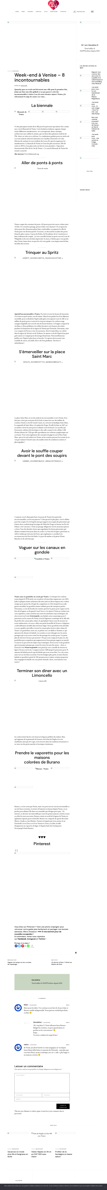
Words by (20, 85)
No (55, 1188)
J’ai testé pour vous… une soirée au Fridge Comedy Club (95, 140)
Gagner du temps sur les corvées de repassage (19, 963)
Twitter (42, 939)
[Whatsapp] (28, 945)
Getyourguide (35, 616)
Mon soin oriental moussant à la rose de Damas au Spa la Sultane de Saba (95, 124)
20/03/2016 (33, 1005)
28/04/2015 (39, 1149)
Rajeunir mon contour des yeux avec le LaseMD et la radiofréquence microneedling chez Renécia (97, 78)
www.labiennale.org (32, 154)
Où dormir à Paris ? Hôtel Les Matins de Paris (61, 963)
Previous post (12, 960)
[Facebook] (16, 945)
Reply (68, 1005)
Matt (26, 1005)
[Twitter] (19, 945)
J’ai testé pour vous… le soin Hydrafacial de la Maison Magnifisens (96, 93)
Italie (9, 71)
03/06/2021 (15, 1149)
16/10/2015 (15, 71)
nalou (26, 1044)
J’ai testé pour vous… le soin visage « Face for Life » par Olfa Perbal (95, 108)
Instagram (31, 939)
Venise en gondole (31, 647)
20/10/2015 (63, 1149)
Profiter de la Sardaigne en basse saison (63, 1154)
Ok (53, 1188)
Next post (54, 960)
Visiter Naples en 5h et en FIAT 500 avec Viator (41, 1154)
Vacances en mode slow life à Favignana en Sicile (18, 1154)
